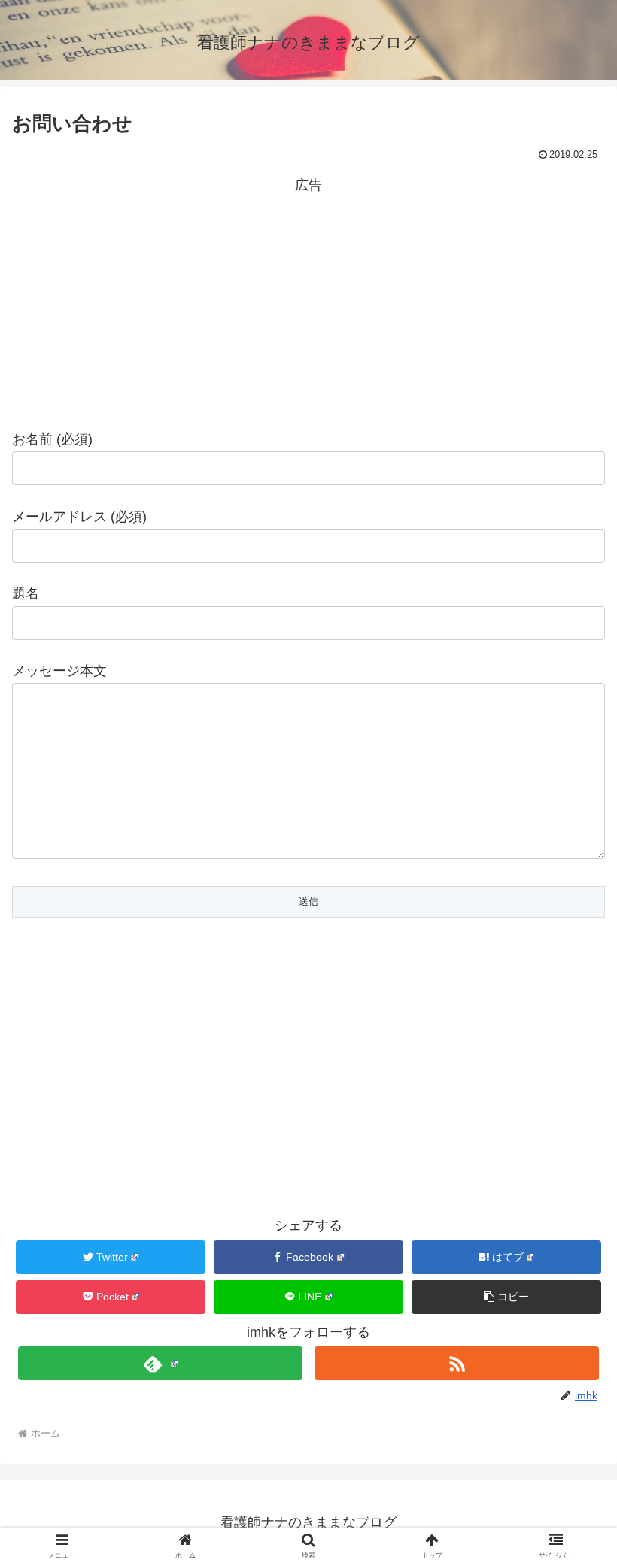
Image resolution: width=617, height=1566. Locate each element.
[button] (571, 1326)
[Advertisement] (308, 303)
